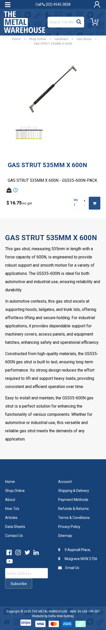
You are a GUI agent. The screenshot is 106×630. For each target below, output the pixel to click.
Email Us (72, 568)
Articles (11, 518)
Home (16, 39)
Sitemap (65, 536)
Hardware (61, 39)
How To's (12, 509)
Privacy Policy (69, 527)
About (10, 500)
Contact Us (14, 536)
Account (65, 482)
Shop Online (37, 39)
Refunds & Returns (73, 509)
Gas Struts (84, 39)
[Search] (79, 21)
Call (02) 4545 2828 (53, 4)
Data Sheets (15, 527)
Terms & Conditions (74, 518)
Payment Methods (73, 500)
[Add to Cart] (94, 203)
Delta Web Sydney (61, 616)
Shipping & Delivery (73, 491)
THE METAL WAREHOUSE (50, 611)
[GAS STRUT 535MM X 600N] (53, 89)
